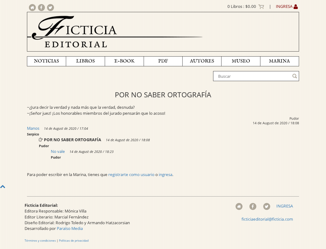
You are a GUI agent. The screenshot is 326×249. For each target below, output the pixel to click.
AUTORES (202, 61)
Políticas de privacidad (74, 241)
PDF (163, 61)
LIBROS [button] (85, 61)
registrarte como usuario (131, 174)
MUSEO (241, 61)
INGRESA (285, 6)
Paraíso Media (70, 228)
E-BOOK (124, 61)
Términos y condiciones (40, 241)
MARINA (279, 61)
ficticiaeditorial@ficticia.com (267, 219)
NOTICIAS (46, 61)
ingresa (165, 174)
